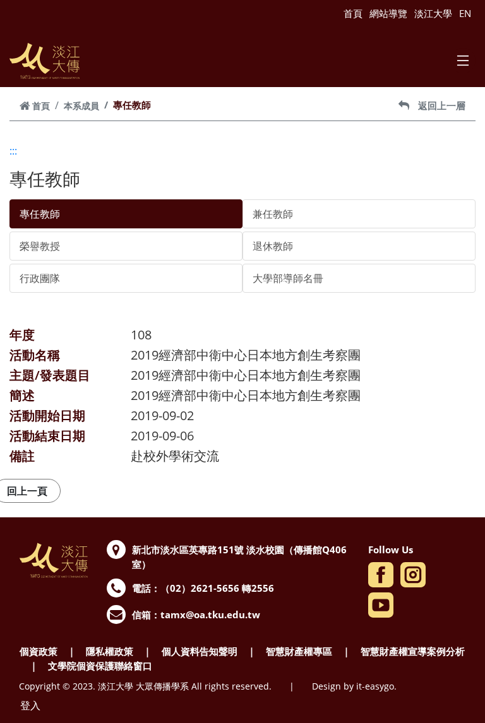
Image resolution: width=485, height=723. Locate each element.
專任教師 (40, 214)
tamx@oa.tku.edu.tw (210, 614)
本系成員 (81, 106)
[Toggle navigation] (463, 60)
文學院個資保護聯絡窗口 (100, 665)
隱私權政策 (109, 651)
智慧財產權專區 (299, 651)
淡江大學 (433, 13)
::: (13, 151)
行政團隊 (40, 278)
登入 (30, 705)
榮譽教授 (40, 246)
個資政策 (38, 651)
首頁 (353, 13)
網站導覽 (388, 13)
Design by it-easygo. (354, 686)
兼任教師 (273, 214)
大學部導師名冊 (288, 278)
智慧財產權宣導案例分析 (413, 651)
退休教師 (273, 246)
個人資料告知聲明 (199, 651)
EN (465, 13)
